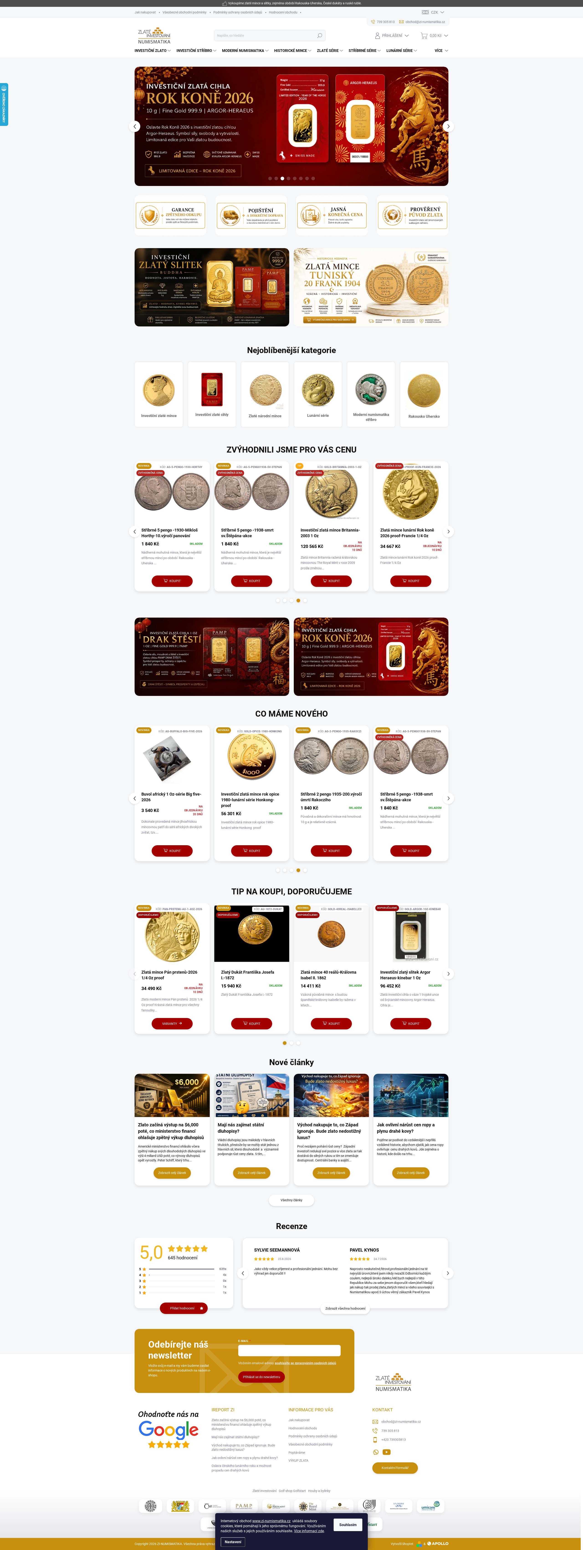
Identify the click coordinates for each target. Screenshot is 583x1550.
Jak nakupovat (145, 12)
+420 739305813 (393, 1440)
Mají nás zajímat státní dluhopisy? (235, 1437)
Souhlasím (348, 1525)
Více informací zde (309, 1531)
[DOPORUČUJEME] (252, 936)
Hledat (320, 35)
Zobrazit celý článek (172, 1173)
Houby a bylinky (319, 1491)
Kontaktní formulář (395, 1468)
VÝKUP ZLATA (298, 1461)
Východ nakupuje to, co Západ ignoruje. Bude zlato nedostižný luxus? (243, 1448)
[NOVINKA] (172, 758)
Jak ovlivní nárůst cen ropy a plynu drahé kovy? (245, 1458)
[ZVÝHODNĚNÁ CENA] (252, 494)
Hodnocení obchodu (283, 12)
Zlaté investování (264, 1491)
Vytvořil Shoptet (402, 1544)
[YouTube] (386, 1451)
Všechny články (291, 1200)
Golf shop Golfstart (292, 1491)
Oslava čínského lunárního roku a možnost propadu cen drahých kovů (241, 1468)
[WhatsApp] (375, 1451)
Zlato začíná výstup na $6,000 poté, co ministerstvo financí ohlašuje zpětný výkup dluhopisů (241, 1424)
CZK (434, 12)
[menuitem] (153, 51)
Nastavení (233, 1542)
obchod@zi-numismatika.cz (401, 1422)
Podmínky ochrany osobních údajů (237, 12)
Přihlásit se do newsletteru (261, 1377)
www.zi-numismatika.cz (271, 1521)
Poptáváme (297, 1453)
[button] (143, 126)
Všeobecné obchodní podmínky (185, 12)
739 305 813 (390, 1431)
